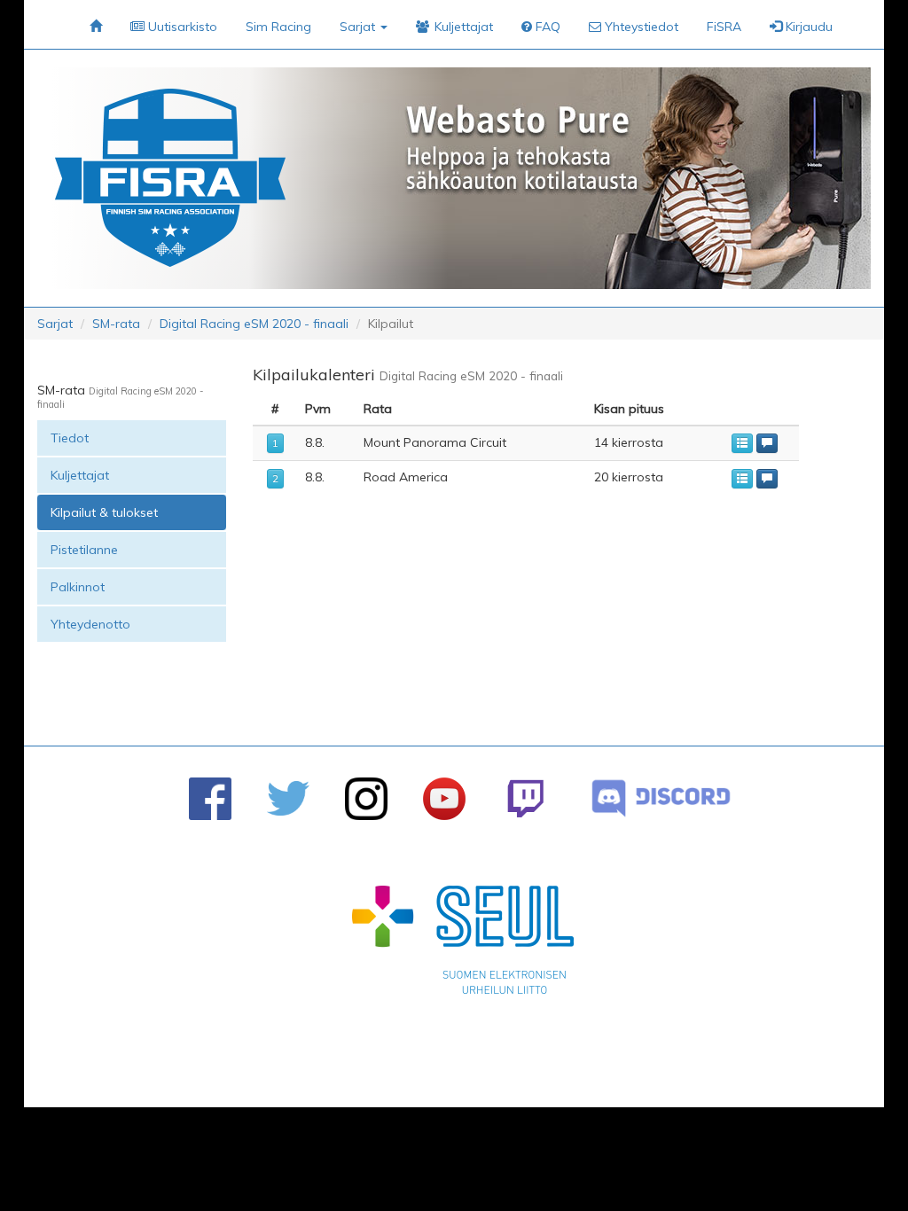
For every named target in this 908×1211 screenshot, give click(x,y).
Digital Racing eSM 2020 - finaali (254, 324)
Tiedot (70, 438)
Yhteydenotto (90, 624)
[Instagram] (366, 799)
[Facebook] (210, 799)
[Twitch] (525, 798)
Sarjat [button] (359, 27)
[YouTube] (444, 799)
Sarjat (55, 324)
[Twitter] (288, 798)
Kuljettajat (80, 475)
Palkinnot (78, 587)
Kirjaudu (807, 27)
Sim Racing (278, 27)
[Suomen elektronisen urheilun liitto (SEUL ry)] (463, 944)
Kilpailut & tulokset (104, 512)
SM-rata (116, 324)
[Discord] (661, 798)
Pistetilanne (84, 550)
